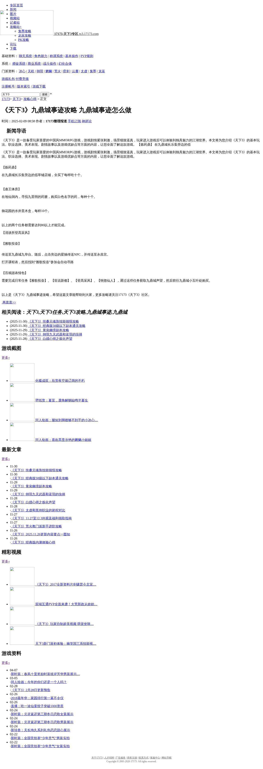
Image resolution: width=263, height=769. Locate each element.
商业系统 (34, 63)
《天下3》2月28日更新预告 (30, 690)
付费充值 (22, 79)
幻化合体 (65, 63)
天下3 (17, 99)
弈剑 (66, 71)
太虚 (84, 71)
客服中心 (155, 757)
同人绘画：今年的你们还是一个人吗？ (39, 682)
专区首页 (16, 5)
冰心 (22, 71)
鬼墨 (93, 71)
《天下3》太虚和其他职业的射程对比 (38, 510)
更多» (6, 357)
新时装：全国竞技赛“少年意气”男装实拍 (40, 738)
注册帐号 (8, 86)
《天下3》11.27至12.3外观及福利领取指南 (41, 518)
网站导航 (167, 757)
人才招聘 (109, 757)
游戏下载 (39, 86)
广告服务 (121, 757)
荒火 (57, 71)
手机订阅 (74, 121)
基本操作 (71, 56)
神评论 (87, 121)
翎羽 (40, 71)
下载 (13, 48)
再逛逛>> (9, 302)
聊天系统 (25, 56)
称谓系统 (56, 56)
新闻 (13, 9)
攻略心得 (30, 99)
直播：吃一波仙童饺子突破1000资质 (37, 706)
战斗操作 (49, 63)
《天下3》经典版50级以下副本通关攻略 (56, 325)
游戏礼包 (8, 79)
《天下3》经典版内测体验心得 (33, 542)
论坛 (13, 44)
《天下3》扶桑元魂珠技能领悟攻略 (53, 321)
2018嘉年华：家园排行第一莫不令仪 (37, 698)
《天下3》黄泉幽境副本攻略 (48, 330)
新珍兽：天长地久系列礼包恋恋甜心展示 (40, 730)
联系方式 (144, 757)
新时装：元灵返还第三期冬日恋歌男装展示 (42, 722)
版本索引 (23, 86)
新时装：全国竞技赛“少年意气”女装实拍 (40, 746)
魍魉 (48, 71)
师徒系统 (18, 63)
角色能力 (40, 56)
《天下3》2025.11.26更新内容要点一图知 (40, 534)
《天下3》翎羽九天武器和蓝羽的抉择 (55, 334)
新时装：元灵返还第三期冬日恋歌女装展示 (42, 714)
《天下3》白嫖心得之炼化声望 (50, 338)
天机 (31, 71)
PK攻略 (23, 40)
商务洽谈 (132, 757)
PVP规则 (87, 56)
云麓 (75, 71)
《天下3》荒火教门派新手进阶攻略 (36, 526)
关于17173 (97, 757)
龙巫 (101, 71)
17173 (6, 99)
